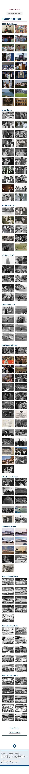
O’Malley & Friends (14, 732)
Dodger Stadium (14, 728)
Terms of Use (3, 753)
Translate (15, 763)
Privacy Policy (10, 753)
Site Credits (17, 753)
